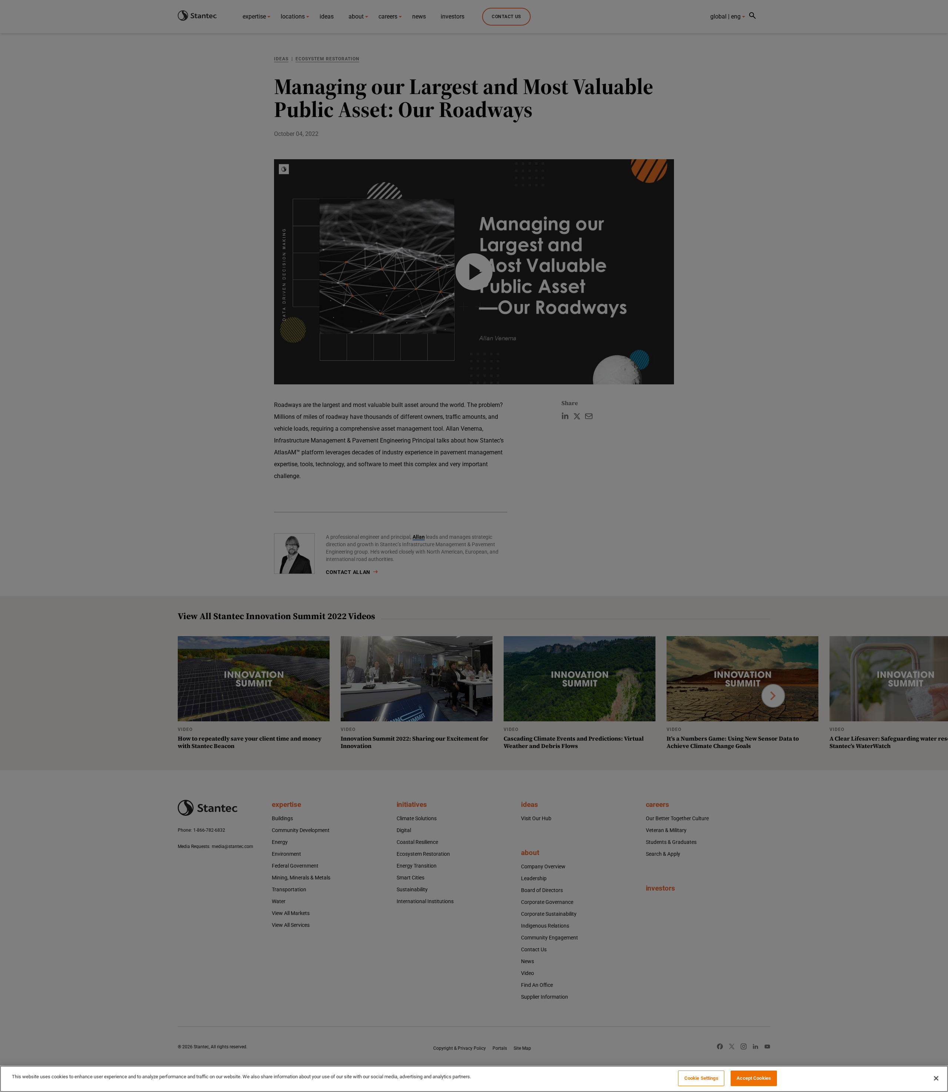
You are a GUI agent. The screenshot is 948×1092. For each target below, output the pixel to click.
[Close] (936, 1078)
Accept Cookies (754, 1078)
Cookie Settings (701, 1078)
